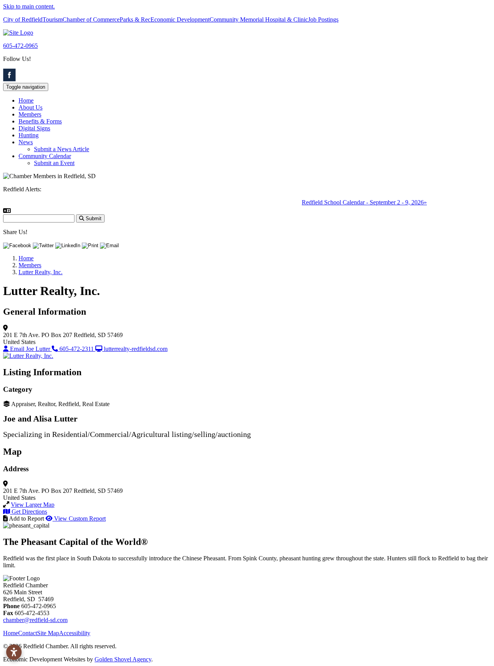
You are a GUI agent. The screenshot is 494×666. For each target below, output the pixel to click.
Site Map (48, 633)
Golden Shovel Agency (123, 659)
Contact (27, 633)
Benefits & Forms (40, 121)
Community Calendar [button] (45, 156)
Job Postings (323, 19)
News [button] (26, 142)
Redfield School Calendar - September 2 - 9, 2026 (358, 202)
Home (26, 100)
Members (30, 114)
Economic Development (180, 19)
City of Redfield (22, 19)
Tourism (52, 19)
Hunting (29, 135)
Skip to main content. (29, 6)
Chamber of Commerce (91, 19)
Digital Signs (34, 128)
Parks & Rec (135, 19)
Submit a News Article (61, 149)
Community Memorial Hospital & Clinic (259, 19)
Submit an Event (54, 163)
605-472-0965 (20, 45)
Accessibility (74, 633)
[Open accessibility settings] (14, 652)
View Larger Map (32, 504)
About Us (30, 107)
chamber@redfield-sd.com (35, 620)
